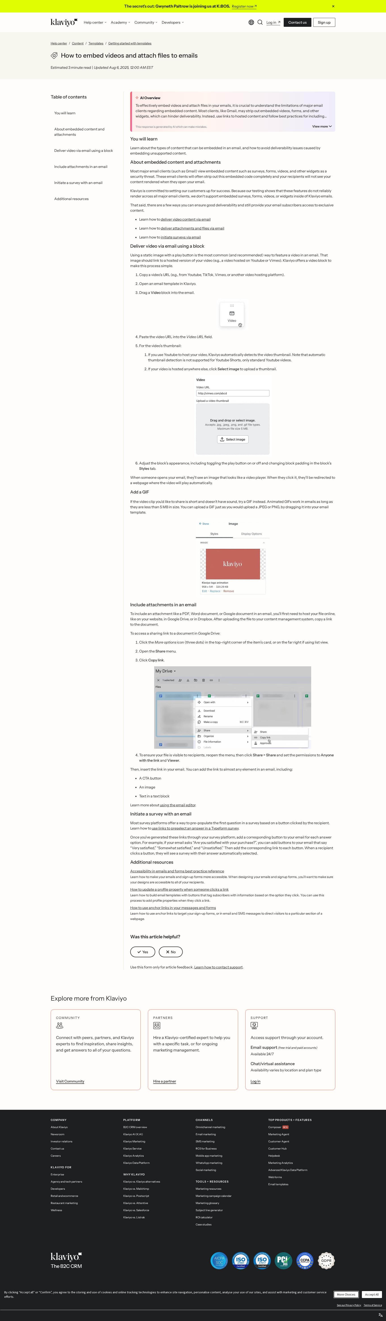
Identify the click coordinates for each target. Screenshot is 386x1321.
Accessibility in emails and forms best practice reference (177, 871)
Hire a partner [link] (164, 1081)
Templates (95, 43)
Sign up (324, 22)
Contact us (297, 22)
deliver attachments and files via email (192, 228)
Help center (59, 43)
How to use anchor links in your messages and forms (173, 907)
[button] (233, 314)
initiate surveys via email (181, 237)
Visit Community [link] (70, 1081)
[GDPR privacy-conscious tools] (326, 1261)
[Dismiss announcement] (333, 6)
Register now (243, 6)
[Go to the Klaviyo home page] (64, 22)
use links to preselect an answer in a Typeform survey (195, 828)
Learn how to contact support (218, 967)
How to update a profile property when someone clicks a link (179, 889)
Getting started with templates (129, 43)
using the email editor (177, 805)
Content (78, 43)
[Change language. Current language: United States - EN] (251, 22)
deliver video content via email (186, 219)
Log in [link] (255, 1081)
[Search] (260, 22)
